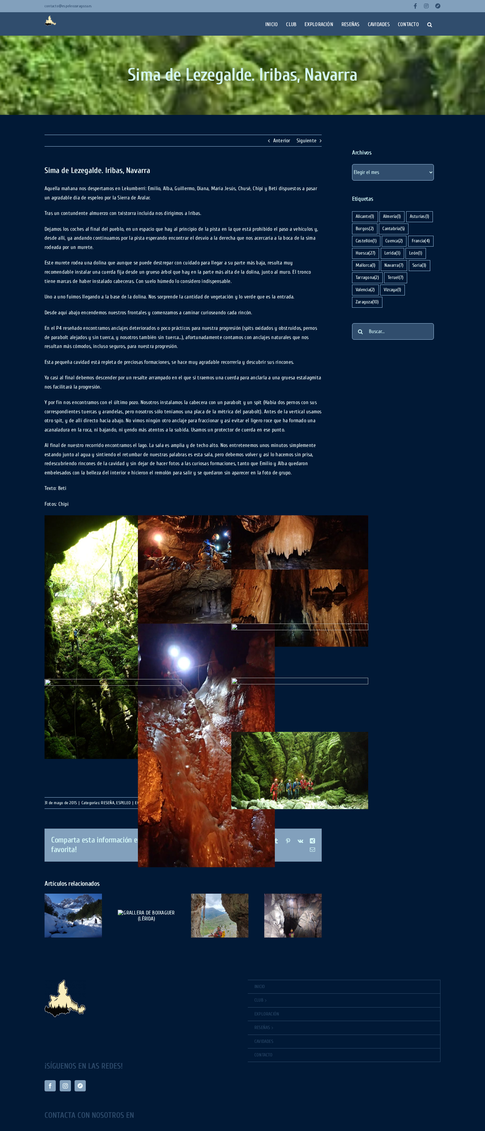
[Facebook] (50, 1085)
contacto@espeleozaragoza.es (68, 6)
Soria (419, 265)
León (415, 253)
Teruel (396, 277)
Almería (392, 216)
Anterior (281, 141)
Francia (421, 241)
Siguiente (306, 141)
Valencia (365, 289)
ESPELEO (123, 802)
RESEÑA (107, 802)
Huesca (365, 253)
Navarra (394, 265)
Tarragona (367, 277)
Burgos (365, 228)
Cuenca (394, 241)
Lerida (392, 253)
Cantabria (393, 228)
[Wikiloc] (80, 1085)
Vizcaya (392, 289)
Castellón (366, 241)
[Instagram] (65, 1085)
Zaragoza (367, 302)
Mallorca (366, 265)
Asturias (420, 216)
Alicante (365, 216)
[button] (429, 23)
